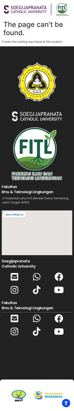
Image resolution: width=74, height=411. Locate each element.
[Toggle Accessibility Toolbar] (66, 403)
